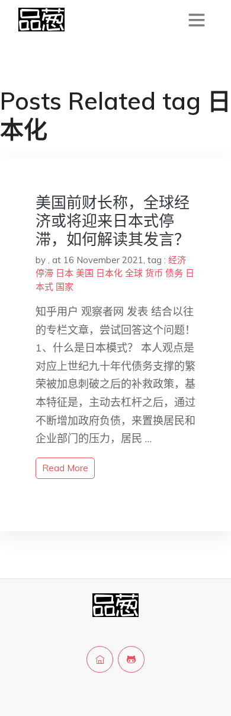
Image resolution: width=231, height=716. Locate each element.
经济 (177, 260)
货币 (154, 273)
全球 (134, 273)
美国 (85, 273)
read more (65, 468)
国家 (64, 286)
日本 (64, 273)
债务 (174, 273)
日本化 (109, 273)
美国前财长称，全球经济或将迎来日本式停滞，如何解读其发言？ (113, 221)
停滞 (44, 273)
